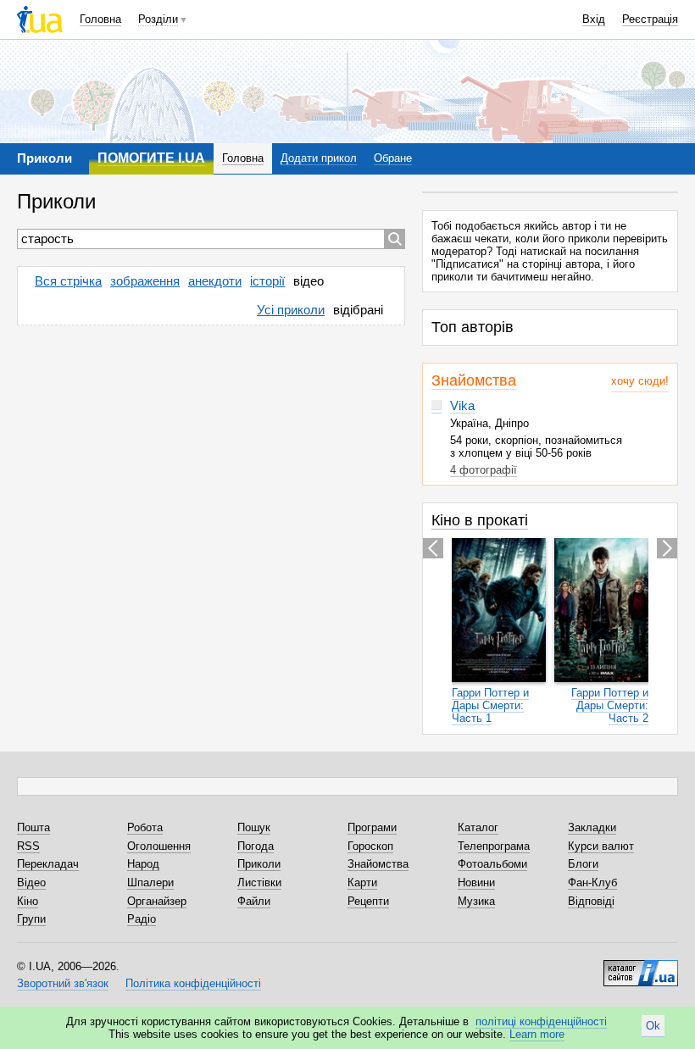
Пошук (253, 827)
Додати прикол (319, 158)
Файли (253, 901)
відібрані (358, 309)
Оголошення (159, 846)
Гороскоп (370, 846)
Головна (100, 19)
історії (267, 281)
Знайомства (473, 380)
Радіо (141, 919)
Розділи (158, 19)
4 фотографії (483, 469)
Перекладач (48, 864)
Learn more (536, 1034)
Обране (393, 158)
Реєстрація (650, 19)
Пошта (33, 827)
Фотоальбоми (492, 864)
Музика (476, 901)
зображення (145, 281)
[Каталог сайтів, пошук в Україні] (640, 967)
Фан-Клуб (592, 882)
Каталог (478, 827)
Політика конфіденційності (193, 983)
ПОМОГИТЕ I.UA (151, 158)
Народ (143, 864)
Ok (653, 1025)
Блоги (583, 864)
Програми (372, 827)
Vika (462, 405)
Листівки (259, 882)
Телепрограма (494, 846)
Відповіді (591, 901)
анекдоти (215, 281)
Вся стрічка (68, 281)
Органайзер (156, 901)
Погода (255, 846)
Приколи (259, 864)
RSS (28, 846)
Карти (362, 882)
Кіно (27, 901)
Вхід (593, 19)
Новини (476, 882)
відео (308, 281)
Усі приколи (291, 309)
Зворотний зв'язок (62, 983)
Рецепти (368, 901)
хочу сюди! (640, 381)
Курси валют (601, 846)
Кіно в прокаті (479, 520)
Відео (31, 882)
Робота (145, 827)
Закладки (592, 827)
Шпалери (150, 882)
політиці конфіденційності (541, 1021)
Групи (31, 919)
